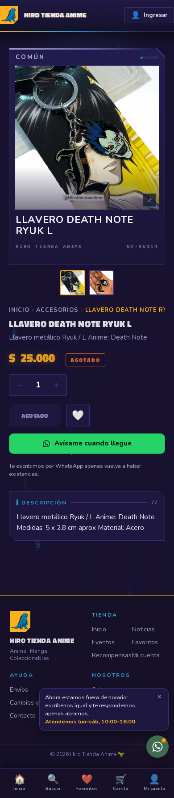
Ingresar (149, 15)
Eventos (103, 642)
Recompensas (108, 655)
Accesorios (57, 310)
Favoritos (145, 642)
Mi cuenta (146, 655)
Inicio (19, 310)
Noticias (143, 629)
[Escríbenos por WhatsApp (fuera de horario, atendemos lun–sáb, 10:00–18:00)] (157, 746)
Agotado (35, 415)
